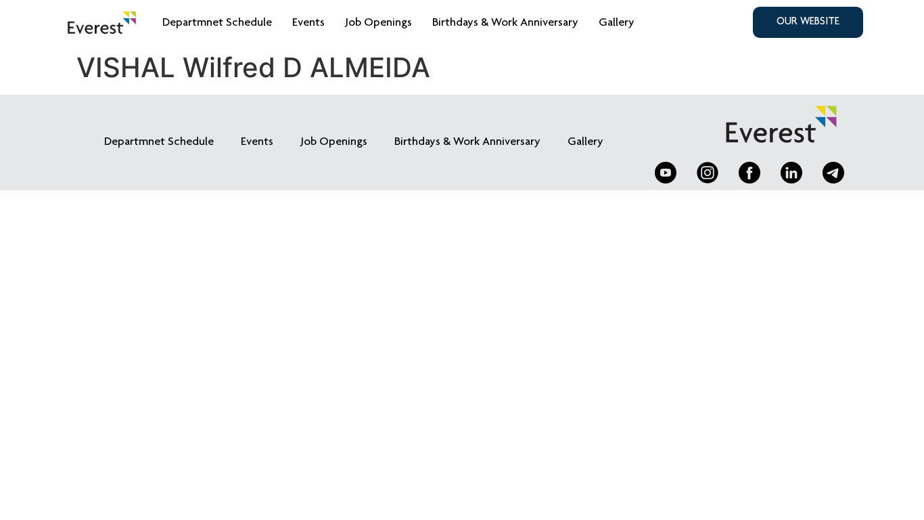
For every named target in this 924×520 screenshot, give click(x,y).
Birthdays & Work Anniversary (505, 23)
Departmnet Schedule (217, 23)
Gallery (616, 23)
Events (308, 23)
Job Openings (378, 23)
